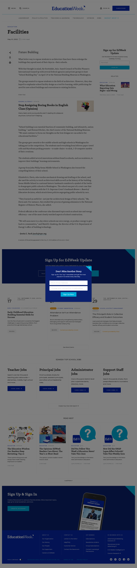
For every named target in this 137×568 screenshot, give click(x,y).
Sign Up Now (68, 294)
